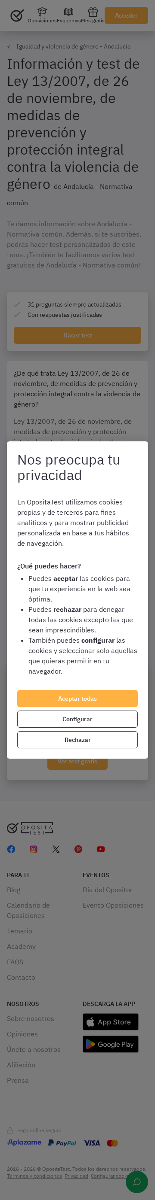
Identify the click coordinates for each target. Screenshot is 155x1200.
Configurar (77, 719)
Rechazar (78, 740)
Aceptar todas (77, 698)
